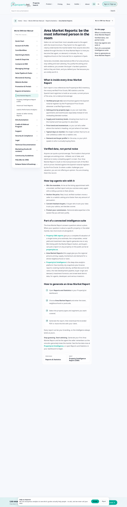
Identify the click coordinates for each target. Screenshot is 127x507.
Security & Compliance (24, 136)
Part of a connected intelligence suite (102, 49)
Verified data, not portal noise (102, 39)
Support (18, 131)
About (87, 4)
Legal (17, 140)
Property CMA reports (54, 236)
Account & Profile (22, 46)
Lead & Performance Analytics (27, 110)
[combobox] (60, 11)
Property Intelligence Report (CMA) (26, 100)
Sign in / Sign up (110, 4)
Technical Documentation (25, 145)
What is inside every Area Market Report (103, 33)
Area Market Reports (24, 96)
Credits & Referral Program (22, 125)
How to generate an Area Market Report (102, 54)
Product (48, 4)
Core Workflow (21, 50)
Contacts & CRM (21, 64)
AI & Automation (21, 120)
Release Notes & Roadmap (25, 164)
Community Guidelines (24, 156)
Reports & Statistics (22, 91)
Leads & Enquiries (22, 59)
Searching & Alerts (22, 55)
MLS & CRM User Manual (36, 21)
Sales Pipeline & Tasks (23, 73)
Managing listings (22, 68)
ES (98, 4)
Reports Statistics (51, 21)
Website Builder (21, 82)
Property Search (36, 4)
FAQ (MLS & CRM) (22, 160)
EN (94, 4)
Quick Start (19, 41)
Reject (104, 501)
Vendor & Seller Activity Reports (25, 115)
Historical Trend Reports (25, 105)
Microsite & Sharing (23, 78)
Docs (68, 4)
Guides (76, 4)
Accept (95, 501)
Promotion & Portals (23, 86)
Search (113, 11)
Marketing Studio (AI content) (23, 150)
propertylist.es (52, 249)
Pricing (60, 4)
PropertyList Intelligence (56, 262)
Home (20, 21)
